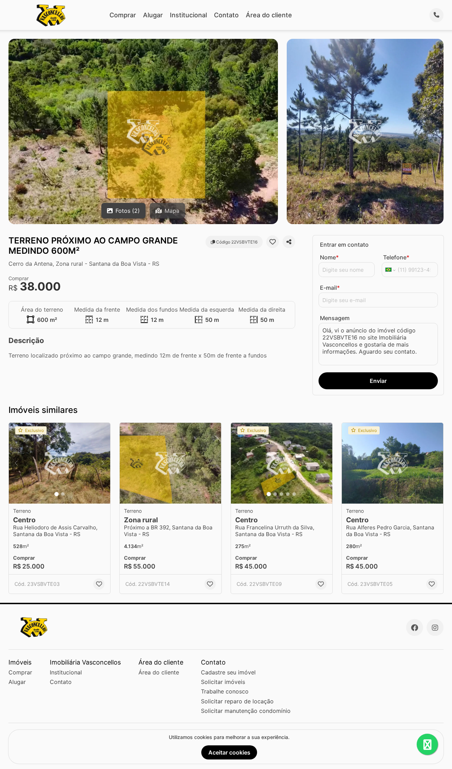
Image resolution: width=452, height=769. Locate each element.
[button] (59, 463)
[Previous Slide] (16, 463)
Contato (226, 15)
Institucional (188, 15)
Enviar (378, 380)
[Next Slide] (102, 463)
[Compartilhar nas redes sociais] (288, 241)
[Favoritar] (272, 241)
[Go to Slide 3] (281, 494)
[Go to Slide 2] (63, 494)
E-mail (330, 287)
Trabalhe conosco (225, 691)
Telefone (396, 257)
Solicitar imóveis (223, 681)
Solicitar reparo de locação (237, 701)
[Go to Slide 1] (56, 494)
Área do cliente (269, 15)
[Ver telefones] (436, 15)
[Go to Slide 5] (294, 494)
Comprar (122, 15)
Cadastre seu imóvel (228, 672)
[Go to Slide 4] (288, 494)
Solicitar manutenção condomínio (246, 710)
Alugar (153, 15)
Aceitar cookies (229, 752)
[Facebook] (414, 627)
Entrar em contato (344, 244)
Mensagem (335, 318)
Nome (329, 257)
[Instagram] (435, 627)
